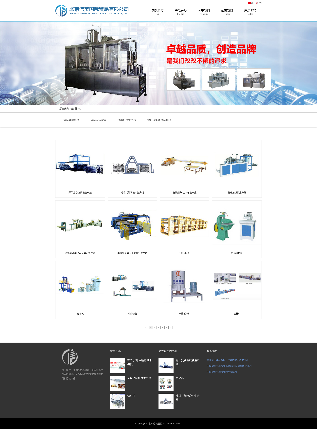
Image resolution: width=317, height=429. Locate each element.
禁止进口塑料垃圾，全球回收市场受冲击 (227, 360)
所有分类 (64, 108)
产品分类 (181, 12)
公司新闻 (227, 12)
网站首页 (158, 12)
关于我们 (204, 12)
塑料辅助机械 (71, 120)
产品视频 (250, 12)
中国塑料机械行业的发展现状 (222, 372)
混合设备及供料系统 (159, 120)
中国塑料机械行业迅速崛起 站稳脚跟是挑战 (229, 366)
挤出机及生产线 (127, 120)
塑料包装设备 (98, 120)
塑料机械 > (77, 108)
